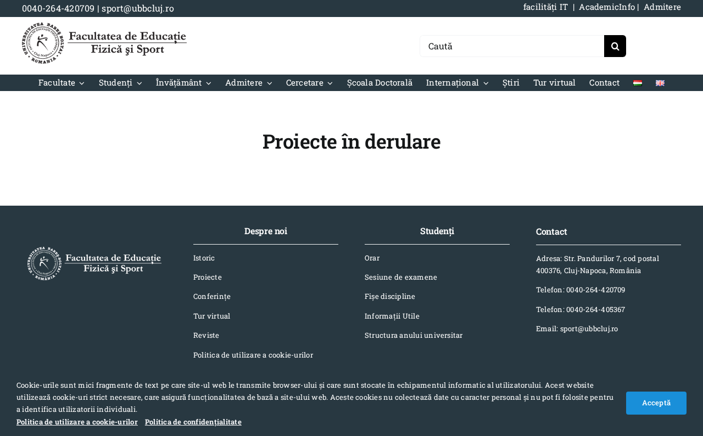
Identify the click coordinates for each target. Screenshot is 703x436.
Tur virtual (212, 316)
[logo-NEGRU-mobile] (104, 26)
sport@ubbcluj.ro (138, 8)
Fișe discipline (390, 296)
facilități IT (545, 6)
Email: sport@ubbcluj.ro (577, 328)
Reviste (206, 335)
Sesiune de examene (401, 277)
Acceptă (656, 402)
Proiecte (207, 277)
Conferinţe (212, 296)
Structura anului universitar (414, 335)
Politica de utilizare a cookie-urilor (253, 355)
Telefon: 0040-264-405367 (581, 309)
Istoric (204, 258)
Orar (372, 258)
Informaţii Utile (392, 316)
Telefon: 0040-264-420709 (581, 290)
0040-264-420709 (58, 8)
